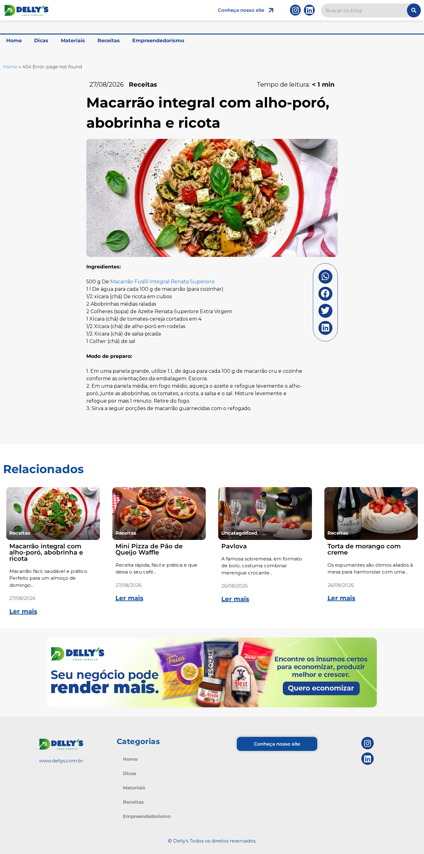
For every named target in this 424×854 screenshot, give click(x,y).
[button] (325, 277)
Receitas (108, 40)
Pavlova (234, 546)
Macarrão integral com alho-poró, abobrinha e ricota (46, 552)
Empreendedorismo (158, 40)
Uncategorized (239, 533)
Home (14, 40)
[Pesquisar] (414, 10)
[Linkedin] (309, 10)
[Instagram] (295, 10)
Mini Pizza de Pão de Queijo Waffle (149, 549)
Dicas (41, 40)
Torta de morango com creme (364, 549)
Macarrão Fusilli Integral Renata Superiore (162, 282)
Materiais (73, 40)
